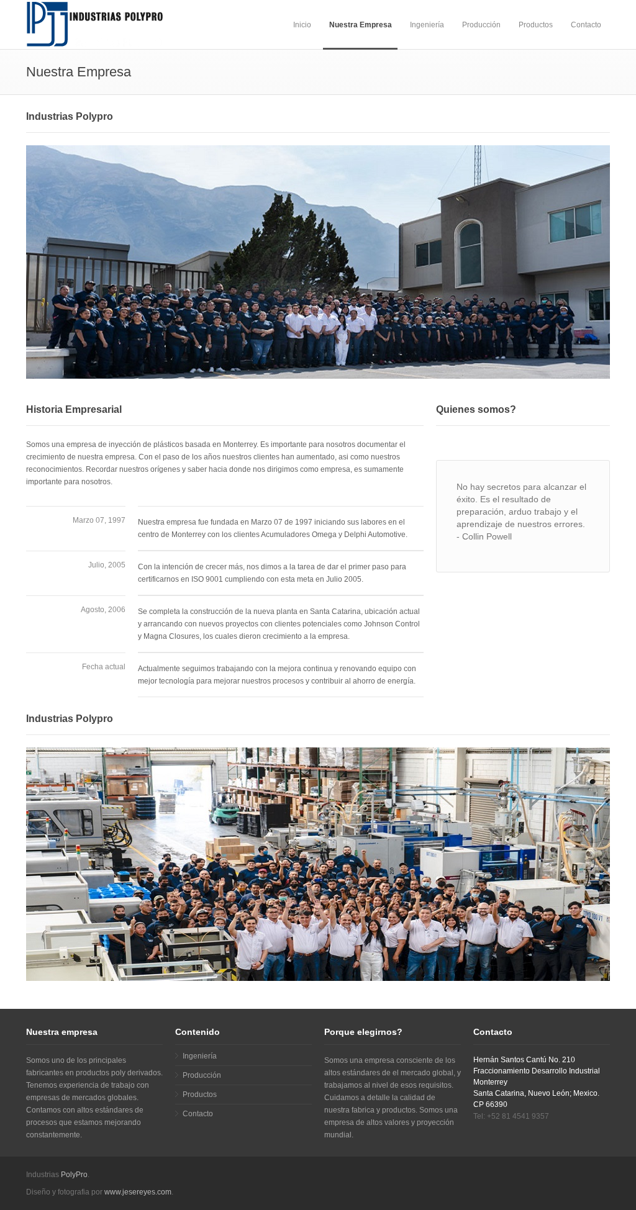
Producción (481, 24)
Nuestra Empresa (360, 24)
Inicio (302, 24)
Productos (536, 24)
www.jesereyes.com (137, 1192)
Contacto (586, 24)
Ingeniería (427, 24)
